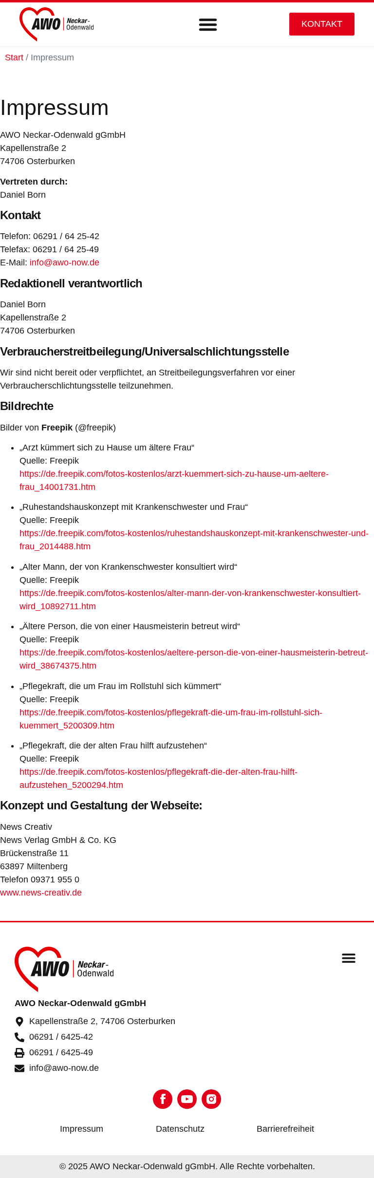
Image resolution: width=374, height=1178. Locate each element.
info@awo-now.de (64, 262)
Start (14, 57)
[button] (208, 24)
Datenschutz (180, 1129)
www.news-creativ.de (41, 893)
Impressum (81, 1129)
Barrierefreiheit (285, 1129)
